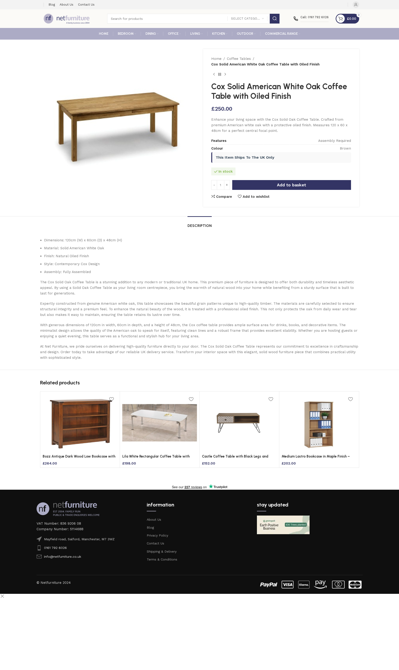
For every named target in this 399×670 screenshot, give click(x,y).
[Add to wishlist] (111, 399)
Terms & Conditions (162, 559)
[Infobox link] (311, 18)
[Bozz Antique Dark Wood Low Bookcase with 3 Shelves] (80, 423)
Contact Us (155, 543)
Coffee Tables (239, 59)
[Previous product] (214, 74)
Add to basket (291, 184)
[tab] (200, 223)
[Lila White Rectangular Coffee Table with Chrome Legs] (159, 423)
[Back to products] (219, 74)
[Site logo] (66, 18)
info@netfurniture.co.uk (62, 556)
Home (216, 59)
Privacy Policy (157, 535)
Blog (150, 527)
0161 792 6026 (55, 548)
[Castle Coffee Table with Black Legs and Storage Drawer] (239, 423)
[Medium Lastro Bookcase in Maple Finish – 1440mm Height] (319, 423)
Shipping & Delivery (162, 551)
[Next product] (225, 74)
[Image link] (68, 508)
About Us (154, 519)
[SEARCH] (275, 19)
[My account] (355, 4)
